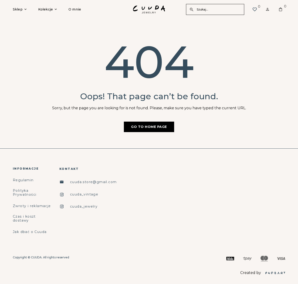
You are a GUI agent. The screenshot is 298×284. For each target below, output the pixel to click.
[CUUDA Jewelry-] (149, 9)
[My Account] (267, 9)
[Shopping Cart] (280, 9)
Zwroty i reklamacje (32, 206)
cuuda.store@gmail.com (93, 182)
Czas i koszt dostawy (24, 218)
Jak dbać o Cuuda (30, 232)
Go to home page (149, 127)
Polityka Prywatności (24, 193)
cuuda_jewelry (84, 207)
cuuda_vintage (84, 194)
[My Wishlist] (255, 9)
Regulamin (23, 180)
